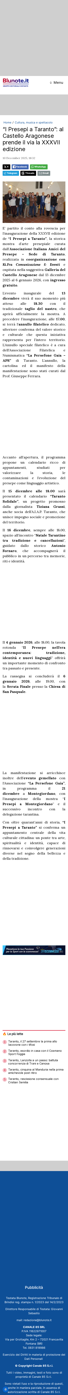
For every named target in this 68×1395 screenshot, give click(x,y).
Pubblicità (34, 1287)
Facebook (21, 166)
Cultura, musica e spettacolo (34, 122)
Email (45, 173)
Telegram (12, 173)
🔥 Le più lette (13, 1034)
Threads (29, 173)
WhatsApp (40, 166)
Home (7, 122)
